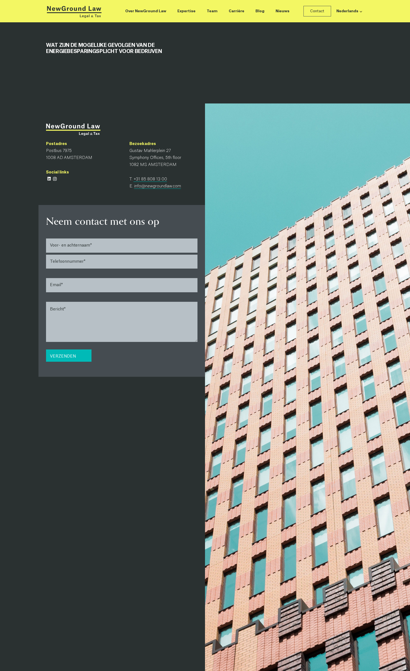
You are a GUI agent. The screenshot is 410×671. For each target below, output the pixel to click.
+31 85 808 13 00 (150, 179)
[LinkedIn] (49, 179)
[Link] (74, 11)
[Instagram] (55, 179)
